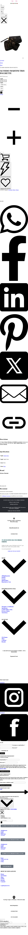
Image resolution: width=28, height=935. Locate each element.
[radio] (3, 81)
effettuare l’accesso (6, 496)
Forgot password (10, 755)
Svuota (1, 94)
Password (14, 747)
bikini (23, 926)
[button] (23, 58)
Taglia (1, 78)
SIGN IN (2, 753)
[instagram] (14, 894)
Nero (4, 466)
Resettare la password (6, 785)
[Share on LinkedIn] (14, 313)
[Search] (1, 822)
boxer (2, 927)
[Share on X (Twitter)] (14, 379)
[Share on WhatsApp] (14, 235)
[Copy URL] (14, 436)
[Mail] (14, 408)
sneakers (13, 927)
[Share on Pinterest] (14, 351)
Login (2, 774)
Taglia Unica (6, 455)
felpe (5, 926)
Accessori (2, 60)
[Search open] (2, 8)
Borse (1, 65)
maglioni (8, 926)
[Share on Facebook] (14, 280)
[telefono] (14, 532)
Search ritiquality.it (4, 921)
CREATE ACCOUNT (5, 771)
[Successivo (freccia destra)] (1, 920)
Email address (3, 759)
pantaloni (15, 926)
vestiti (12, 926)
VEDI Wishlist (13, 809)
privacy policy (3, 768)
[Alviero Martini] (5, 200)
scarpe (9, 927)
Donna (1, 62)
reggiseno (18, 927)
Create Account (3, 755)
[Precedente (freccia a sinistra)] (0, 920)
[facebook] (14, 890)
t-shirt (2, 926)
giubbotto (5, 927)
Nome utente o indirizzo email (6, 782)
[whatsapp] (14, 914)
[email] (14, 526)
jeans (19, 926)
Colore (1, 86)
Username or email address (18, 745)
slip (25, 926)
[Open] (1, 5)
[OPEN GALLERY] (11, 58)
